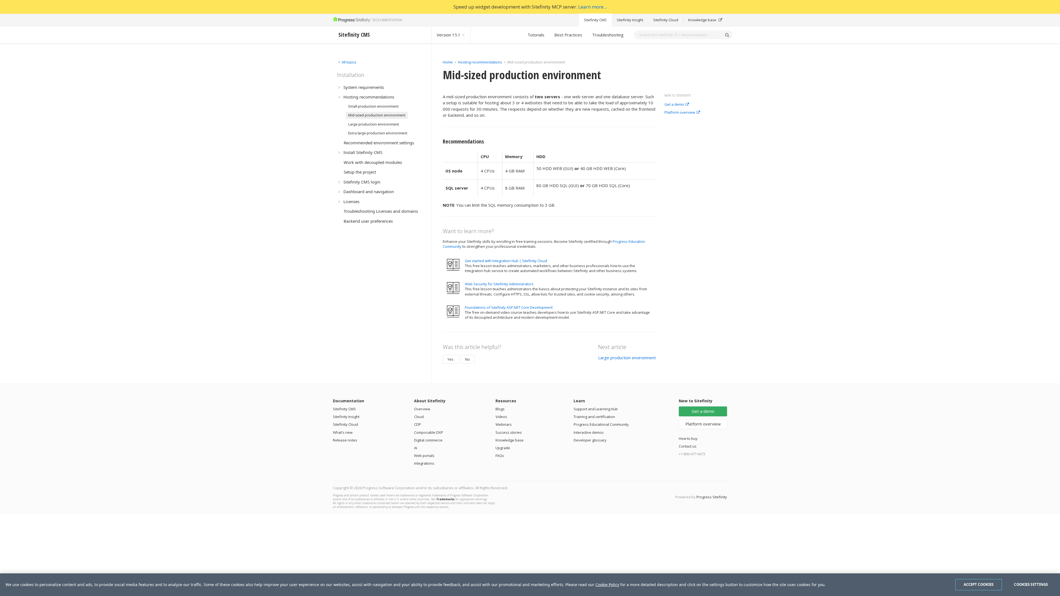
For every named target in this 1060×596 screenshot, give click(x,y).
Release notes (345, 440)
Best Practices (568, 35)
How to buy (688, 438)
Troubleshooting (608, 35)
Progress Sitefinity (711, 496)
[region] (530, 584)
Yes (450, 359)
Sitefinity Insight (630, 19)
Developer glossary (590, 440)
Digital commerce (428, 440)
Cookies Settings (1031, 584)
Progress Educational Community (601, 424)
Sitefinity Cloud (665, 19)
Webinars (503, 424)
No (467, 359)
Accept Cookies (979, 584)
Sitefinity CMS (595, 19)
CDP (417, 424)
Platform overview (679, 112)
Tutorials (536, 35)
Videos (501, 416)
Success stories (508, 432)
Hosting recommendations (480, 62)
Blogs (500, 408)
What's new (343, 432)
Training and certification (594, 416)
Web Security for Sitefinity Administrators (499, 283)
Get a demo (674, 104)
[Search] (727, 34)
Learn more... (592, 7)
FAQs (499, 455)
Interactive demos (589, 432)
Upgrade (502, 447)
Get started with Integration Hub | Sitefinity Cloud (506, 260)
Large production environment (627, 357)
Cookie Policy (607, 584)
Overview (422, 408)
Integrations (424, 463)
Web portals (424, 455)
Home (448, 62)
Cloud (419, 416)
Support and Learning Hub (596, 408)
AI (415, 447)
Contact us (687, 446)
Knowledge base (702, 19)
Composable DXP (428, 432)
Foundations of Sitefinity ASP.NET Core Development (509, 307)
